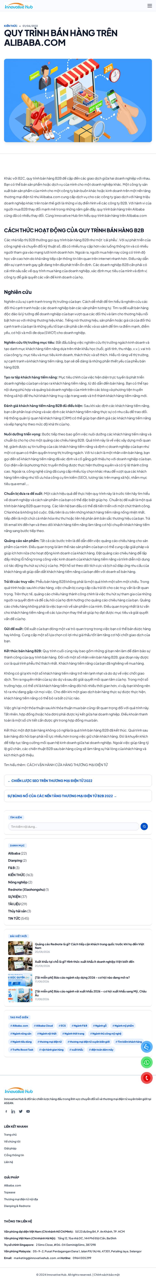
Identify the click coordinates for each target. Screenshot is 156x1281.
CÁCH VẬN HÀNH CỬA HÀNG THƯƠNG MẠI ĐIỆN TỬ (67, 765)
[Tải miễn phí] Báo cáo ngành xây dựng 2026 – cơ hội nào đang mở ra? (82, 977)
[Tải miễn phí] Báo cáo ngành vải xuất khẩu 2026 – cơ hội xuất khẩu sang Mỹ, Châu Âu (90, 993)
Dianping (15, 860)
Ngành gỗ (101, 1025)
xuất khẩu (77, 1049)
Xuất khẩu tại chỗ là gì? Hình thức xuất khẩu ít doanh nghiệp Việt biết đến (84, 961)
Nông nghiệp (18, 882)
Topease (9, 1192)
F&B (11, 868)
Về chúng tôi (12, 1141)
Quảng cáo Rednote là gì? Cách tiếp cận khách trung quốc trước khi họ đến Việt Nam (89, 946)
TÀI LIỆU (14, 904)
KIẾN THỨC (10, 25)
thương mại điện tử (51, 1041)
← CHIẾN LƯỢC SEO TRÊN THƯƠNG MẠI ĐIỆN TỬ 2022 (50, 780)
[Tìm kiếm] (144, 826)
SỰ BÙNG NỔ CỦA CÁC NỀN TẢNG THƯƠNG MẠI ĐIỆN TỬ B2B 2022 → (62, 796)
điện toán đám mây (102, 1049)
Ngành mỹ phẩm (124, 1025)
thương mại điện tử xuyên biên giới (90, 1041)
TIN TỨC (14, 918)
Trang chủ (10, 1134)
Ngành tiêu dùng (22, 1041)
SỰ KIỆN (14, 896)
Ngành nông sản (22, 1033)
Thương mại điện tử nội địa (21, 1199)
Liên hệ (8, 1162)
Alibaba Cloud (44, 1025)
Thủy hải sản (17, 911)
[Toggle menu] (149, 5)
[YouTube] (28, 1111)
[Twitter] (21, 1111)
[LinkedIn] (13, 1111)
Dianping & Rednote (17, 1206)
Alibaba (14, 853)
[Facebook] (6, 1111)
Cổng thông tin (14, 1155)
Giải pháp (10, 1148)
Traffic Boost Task (23, 1049)
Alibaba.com (20, 1025)
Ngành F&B (80, 1025)
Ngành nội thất (47, 1033)
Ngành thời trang (74, 1033)
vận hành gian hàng (52, 1049)
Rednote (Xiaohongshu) (26, 889)
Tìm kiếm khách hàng (130, 1041)
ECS (63, 1025)
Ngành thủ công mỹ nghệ (106, 1033)
